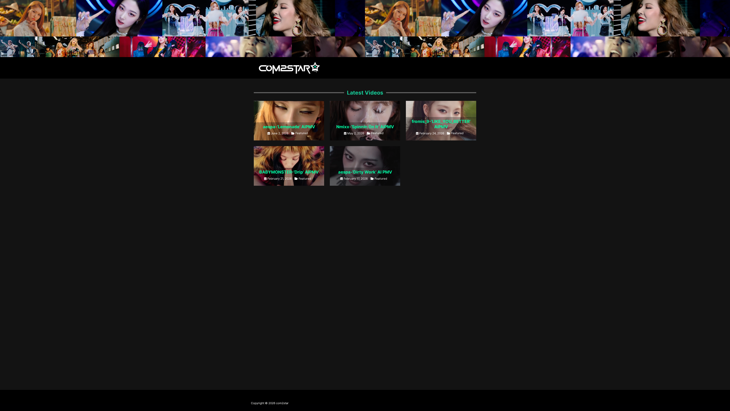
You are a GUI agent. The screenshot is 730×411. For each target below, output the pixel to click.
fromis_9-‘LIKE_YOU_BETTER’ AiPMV (441, 124)
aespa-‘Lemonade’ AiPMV (289, 126)
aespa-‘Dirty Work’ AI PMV (365, 172)
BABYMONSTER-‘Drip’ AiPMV (289, 172)
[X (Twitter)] (252, 397)
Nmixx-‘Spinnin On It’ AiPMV (365, 126)
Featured (301, 133)
